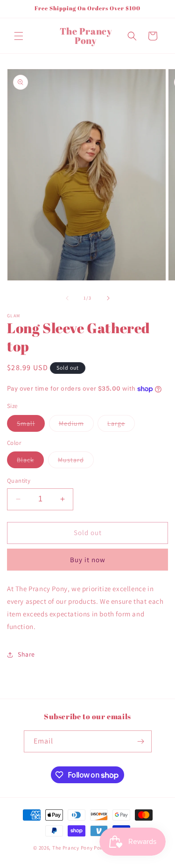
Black (30, 461)
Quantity (18, 481)
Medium (76, 425)
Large (121, 425)
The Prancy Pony (72, 847)
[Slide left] (67, 298)
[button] (18, 36)
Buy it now (87, 559)
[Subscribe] (141, 741)
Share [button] (26, 654)
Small (31, 425)
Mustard (76, 461)
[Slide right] (108, 298)
